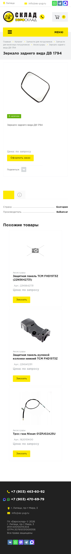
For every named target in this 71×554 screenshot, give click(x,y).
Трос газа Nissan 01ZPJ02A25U (34, 434)
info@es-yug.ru (37, 4)
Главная (7, 42)
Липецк (10, 3)
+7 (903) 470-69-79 (27, 499)
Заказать (21, 300)
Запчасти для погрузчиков (39, 42)
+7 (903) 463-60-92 (28, 491)
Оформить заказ (20, 158)
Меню (58, 32)
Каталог (19, 42)
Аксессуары (39, 45)
